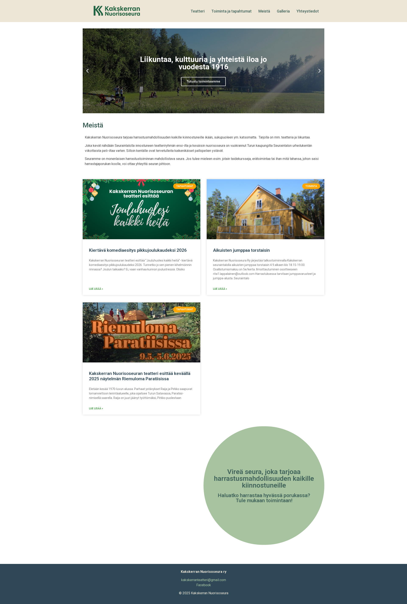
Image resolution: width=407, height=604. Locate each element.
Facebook (203, 585)
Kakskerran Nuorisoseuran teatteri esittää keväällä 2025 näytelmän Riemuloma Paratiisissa (139, 376)
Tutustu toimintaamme (203, 81)
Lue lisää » (96, 288)
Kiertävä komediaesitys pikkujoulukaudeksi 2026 (138, 250)
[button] (87, 71)
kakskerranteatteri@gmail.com (203, 580)
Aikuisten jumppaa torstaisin (241, 250)
